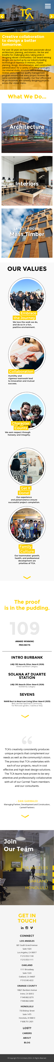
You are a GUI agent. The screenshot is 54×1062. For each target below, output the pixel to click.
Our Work (27, 147)
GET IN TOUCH (27, 934)
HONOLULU (36, 904)
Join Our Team (18, 861)
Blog (27, 1059)
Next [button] (52, 16)
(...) (27, 718)
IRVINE (41, 890)
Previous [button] (2, 16)
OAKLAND (38, 897)
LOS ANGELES (34, 884)
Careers (27, 1049)
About (27, 1054)
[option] (27, 16)
